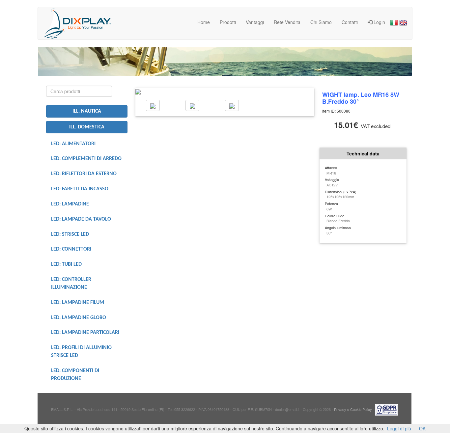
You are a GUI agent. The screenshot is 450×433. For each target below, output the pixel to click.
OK (422, 428)
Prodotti (228, 22)
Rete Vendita (287, 22)
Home (203, 22)
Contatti (350, 22)
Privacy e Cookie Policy (353, 409)
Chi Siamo (321, 22)
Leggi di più (399, 428)
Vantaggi (255, 22)
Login (378, 22)
